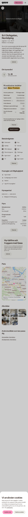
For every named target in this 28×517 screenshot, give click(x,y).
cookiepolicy (9, 507)
